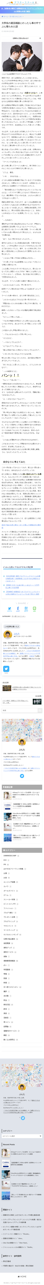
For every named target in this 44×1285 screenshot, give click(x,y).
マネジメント (10, 926)
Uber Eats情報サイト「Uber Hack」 (15, 1243)
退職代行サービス (11, 1031)
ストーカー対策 (10, 899)
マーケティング (11, 930)
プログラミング (11, 921)
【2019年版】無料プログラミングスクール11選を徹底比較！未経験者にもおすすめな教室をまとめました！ (23, 578)
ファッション (10, 908)
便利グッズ (9, 948)
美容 (6, 1013)
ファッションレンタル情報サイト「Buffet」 (18, 1247)
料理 (6, 983)
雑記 (6, 1035)
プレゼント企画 (10, 917)
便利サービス (10, 952)
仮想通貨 (8, 943)
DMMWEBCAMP (11, 856)
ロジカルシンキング (12, 934)
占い (6, 965)
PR (6, 864)
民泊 (6, 1000)
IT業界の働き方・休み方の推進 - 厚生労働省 (18, 1266)
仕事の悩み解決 (11, 939)
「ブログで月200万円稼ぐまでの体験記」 (15, 768)
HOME (23, 1276)
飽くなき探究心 (11, 1039)
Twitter (6, 673)
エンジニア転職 (11, 882)
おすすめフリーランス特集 (15, 869)
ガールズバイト (11, 891)
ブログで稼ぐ (10, 913)
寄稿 (6, 974)
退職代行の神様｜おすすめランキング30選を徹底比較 (21, 1215)
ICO (6, 860)
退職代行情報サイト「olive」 (13, 1238)
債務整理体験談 (11, 961)
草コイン (8, 1022)
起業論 (7, 1026)
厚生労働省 (7, 1261)
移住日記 (8, 1004)
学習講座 (8, 969)
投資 (6, 978)
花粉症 (7, 1018)
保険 (6, 956)
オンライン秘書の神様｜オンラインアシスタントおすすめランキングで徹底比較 (22, 1228)
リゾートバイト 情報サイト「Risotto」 (16, 1234)
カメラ (7, 886)
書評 (6, 991)
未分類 (7, 996)
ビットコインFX (11, 904)
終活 (6, 1009)
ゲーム (7, 895)
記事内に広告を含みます (21, 38)
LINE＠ (31, 656)
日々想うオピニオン (19, 616)
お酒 (6, 873)
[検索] (40, 710)
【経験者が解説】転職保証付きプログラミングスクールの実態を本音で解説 (23, 10)
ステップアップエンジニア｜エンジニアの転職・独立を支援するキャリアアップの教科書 (22, 1221)
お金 (7, 878)
